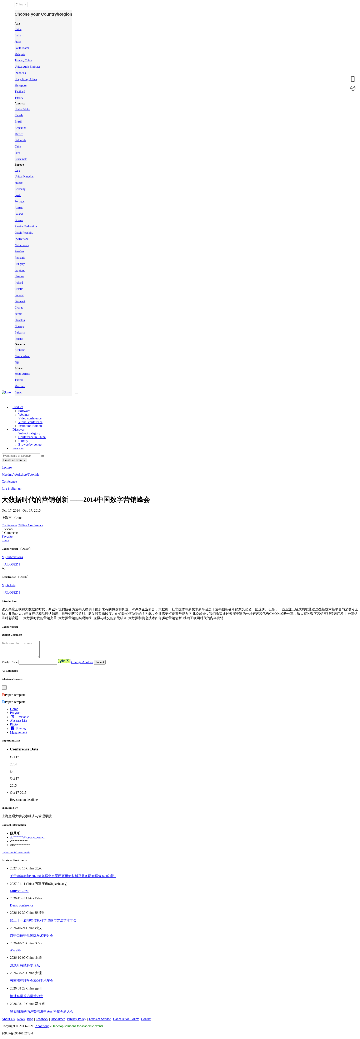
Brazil (18, 121)
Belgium (20, 270)
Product (17, 407)
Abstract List (18, 720)
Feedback (42, 1019)
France (18, 182)
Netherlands (22, 245)
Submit (99, 662)
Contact (146, 1019)
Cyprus (19, 307)
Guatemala (21, 159)
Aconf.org (42, 1026)
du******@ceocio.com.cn (27, 837)
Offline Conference (30, 525)
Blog (30, 1019)
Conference (9, 481)
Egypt (18, 392)
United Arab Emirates (27, 66)
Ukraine (19, 276)
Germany (20, 189)
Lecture (7, 467)
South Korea (22, 48)
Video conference (29, 418)
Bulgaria (20, 332)
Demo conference (21, 905)
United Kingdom (24, 176)
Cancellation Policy (126, 1019)
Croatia (19, 288)
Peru (17, 152)
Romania (20, 257)
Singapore (20, 85)
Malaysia (20, 54)
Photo (14, 724)
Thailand (20, 91)
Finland (19, 295)
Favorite (7, 536)
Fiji (17, 362)
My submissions (12, 557)
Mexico (19, 134)
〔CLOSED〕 (12, 564)
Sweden (19, 251)
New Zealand (22, 356)
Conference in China (32, 437)
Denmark (20, 301)
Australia (20, 350)
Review (21, 728)
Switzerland (22, 239)
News (21, 1019)
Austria (19, 207)
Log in (6, 488)
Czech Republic (24, 232)
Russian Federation (26, 226)
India (18, 35)
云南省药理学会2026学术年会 (31, 980)
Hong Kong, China (26, 79)
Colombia (20, 140)
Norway (19, 326)
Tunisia (19, 380)
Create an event (13, 460)
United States (22, 109)
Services (18, 448)
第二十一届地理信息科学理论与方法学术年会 (43, 920)
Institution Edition (30, 426)
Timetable (22, 717)
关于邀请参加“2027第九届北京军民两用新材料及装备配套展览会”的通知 (63, 876)
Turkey (19, 97)
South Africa (22, 373)
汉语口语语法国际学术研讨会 (31, 935)
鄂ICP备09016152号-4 (17, 1033)
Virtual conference (30, 422)
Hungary (20, 263)
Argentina (20, 127)
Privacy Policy (76, 1019)
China (18, 29)
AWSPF (15, 950)
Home (14, 709)
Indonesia (20, 72)
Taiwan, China (23, 60)
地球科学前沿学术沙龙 (26, 996)
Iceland (19, 338)
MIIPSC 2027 (19, 891)
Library (23, 441)
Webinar (23, 414)
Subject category (29, 433)
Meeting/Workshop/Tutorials (20, 474)
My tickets (8, 585)
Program (15, 712)
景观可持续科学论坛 (25, 965)
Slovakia (20, 320)
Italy (17, 170)
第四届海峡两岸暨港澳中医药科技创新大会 (41, 1011)
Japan (18, 41)
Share (5, 540)
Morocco (20, 386)
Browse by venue (29, 444)
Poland (19, 214)
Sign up (16, 488)
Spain (18, 195)
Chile (18, 146)
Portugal (20, 201)
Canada (19, 115)
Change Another (82, 662)
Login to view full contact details (16, 852)
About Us (8, 1019)
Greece (19, 220)
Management (18, 732)
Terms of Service (100, 1019)
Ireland (19, 282)
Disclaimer (58, 1019)
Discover (18, 429)
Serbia (18, 313)
